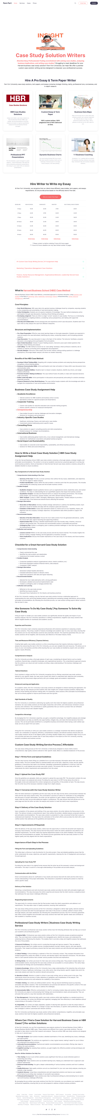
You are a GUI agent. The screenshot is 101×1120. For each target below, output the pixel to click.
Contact (94, 3)
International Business (49, 1099)
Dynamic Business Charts (50, 155)
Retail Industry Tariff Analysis (37, 1103)
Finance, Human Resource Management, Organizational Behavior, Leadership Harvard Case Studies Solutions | (48, 276)
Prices (35, 3)
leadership (41, 296)
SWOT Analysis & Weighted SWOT (65, 1099)
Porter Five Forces (48, 1101)
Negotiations (66, 1098)
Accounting (68, 1094)
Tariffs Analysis (24, 1101)
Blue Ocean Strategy (47, 1104)
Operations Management (77, 1098)
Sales (31, 1096)
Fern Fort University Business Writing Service (48, 1114)
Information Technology (23, 1099)
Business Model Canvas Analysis (54, 1103)
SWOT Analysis (60, 1094)
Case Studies (37, 1094)
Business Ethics (71, 1096)
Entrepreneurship (24, 410)
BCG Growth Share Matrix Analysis (73, 1103)
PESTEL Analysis (79, 1099)
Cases (29, 3)
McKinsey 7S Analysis (23, 1104)
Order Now (83, 3)
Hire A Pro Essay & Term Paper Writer (50, 80)
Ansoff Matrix (57, 1104)
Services (22, 3)
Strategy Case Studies (78, 1094)
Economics (37, 1096)
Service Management (36, 1099)
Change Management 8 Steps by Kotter (73, 1104)
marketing (31, 296)
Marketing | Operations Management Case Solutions (34, 268)
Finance (19, 1098)
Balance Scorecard (35, 1104)
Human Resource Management (43, 1098)
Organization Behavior (47, 1096)
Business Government (59, 1096)
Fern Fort (7, 3)
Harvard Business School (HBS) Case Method (46, 290)
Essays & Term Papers (48, 1094)
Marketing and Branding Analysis (72, 1101)
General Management (28, 1098)
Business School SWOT (36, 1101)
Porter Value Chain (23, 1103)
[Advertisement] (50, 18)
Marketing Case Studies (22, 1096)
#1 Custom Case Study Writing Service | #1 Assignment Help (37, 261)
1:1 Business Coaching (83, 155)
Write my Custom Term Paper (50, 197)
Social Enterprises (57, 1098)
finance (55, 296)
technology (48, 296)
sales (36, 296)
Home (15, 3)
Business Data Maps (83, 112)
